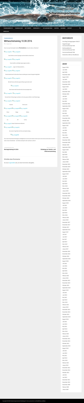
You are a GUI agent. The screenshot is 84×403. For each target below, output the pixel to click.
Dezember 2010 (66, 382)
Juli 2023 (64, 96)
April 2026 (64, 72)
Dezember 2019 (66, 164)
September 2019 (66, 171)
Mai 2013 (64, 355)
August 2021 (65, 125)
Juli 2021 (64, 128)
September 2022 (66, 106)
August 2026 (65, 67)
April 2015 (64, 300)
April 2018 (64, 212)
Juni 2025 (64, 79)
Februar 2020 (65, 159)
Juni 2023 (64, 99)
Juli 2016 (64, 263)
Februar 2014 (65, 333)
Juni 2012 (64, 377)
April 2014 (64, 329)
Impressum (6, 31)
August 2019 (65, 174)
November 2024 (66, 84)
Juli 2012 (64, 375)
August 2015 (65, 290)
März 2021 (64, 135)
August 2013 (65, 348)
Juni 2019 (64, 178)
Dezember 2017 (66, 222)
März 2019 (64, 186)
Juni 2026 (64, 69)
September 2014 (66, 317)
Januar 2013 (65, 365)
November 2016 (66, 254)
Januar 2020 (65, 162)
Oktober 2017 (65, 227)
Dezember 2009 (66, 384)
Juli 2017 (64, 234)
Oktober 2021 (65, 120)
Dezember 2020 (66, 140)
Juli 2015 (64, 292)
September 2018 (66, 200)
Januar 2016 (65, 278)
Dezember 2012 (66, 367)
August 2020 (65, 149)
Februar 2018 (65, 217)
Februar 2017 (65, 246)
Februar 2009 (65, 387)
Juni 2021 (64, 130)
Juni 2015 (64, 295)
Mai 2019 (64, 181)
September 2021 (66, 123)
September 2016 (66, 258)
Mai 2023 (64, 101)
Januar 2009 (65, 389)
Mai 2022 (64, 113)
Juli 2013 (64, 350)
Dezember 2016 (66, 251)
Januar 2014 (65, 336)
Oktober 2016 (65, 256)
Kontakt (69, 28)
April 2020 (64, 154)
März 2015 (64, 302)
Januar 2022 (65, 116)
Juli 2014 (64, 321)
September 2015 (66, 287)
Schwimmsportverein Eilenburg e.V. (18, 401)
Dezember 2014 (66, 309)
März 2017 (64, 244)
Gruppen (56, 28)
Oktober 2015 (65, 285)
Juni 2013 (64, 353)
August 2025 (65, 77)
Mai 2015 (64, 297)
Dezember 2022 (66, 103)
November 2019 (66, 166)
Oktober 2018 (65, 198)
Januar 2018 (65, 220)
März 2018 (64, 215)
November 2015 (66, 283)
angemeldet (12, 162)
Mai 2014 (64, 326)
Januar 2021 (65, 137)
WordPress (38, 401)
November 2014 (66, 312)
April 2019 (64, 183)
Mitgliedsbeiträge (47, 28)
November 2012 (66, 370)
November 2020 (66, 142)
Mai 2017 (64, 239)
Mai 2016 (64, 268)
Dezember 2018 (66, 193)
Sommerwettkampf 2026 (68, 52)
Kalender (63, 28)
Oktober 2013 (65, 343)
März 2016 (64, 273)
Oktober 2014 (65, 314)
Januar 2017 (65, 249)
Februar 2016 (65, 275)
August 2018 (65, 203)
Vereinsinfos (36, 28)
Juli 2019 (64, 176)
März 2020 (64, 157)
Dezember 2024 (66, 82)
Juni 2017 (64, 237)
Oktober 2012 (65, 372)
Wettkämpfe (28, 28)
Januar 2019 (65, 191)
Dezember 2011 (66, 379)
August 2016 (65, 261)
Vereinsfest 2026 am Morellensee (70, 54)
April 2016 (64, 271)
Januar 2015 (65, 307)
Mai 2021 (64, 132)
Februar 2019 (65, 188)
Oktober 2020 (65, 145)
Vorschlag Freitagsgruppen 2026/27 (71, 41)
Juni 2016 (64, 266)
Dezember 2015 (66, 280)
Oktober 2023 (65, 94)
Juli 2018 (64, 205)
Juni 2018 (64, 208)
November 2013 (66, 341)
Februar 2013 (65, 363)
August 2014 (65, 319)
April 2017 (64, 241)
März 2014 (64, 331)
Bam (44, 401)
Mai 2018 (64, 210)
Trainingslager (19, 28)
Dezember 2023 (66, 91)
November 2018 (66, 195)
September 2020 (66, 147)
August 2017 (65, 232)
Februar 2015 (65, 304)
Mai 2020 (64, 152)
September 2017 (66, 229)
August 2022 (65, 108)
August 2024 (65, 86)
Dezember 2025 (66, 74)
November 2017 (66, 224)
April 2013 (64, 358)
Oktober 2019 (65, 169)
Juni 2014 (64, 324)
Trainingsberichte (8, 28)
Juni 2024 (64, 89)
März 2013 (64, 360)
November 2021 (66, 118)
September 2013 (66, 346)
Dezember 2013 (66, 338)
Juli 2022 (64, 111)
